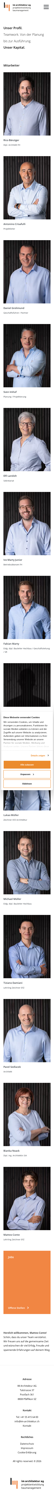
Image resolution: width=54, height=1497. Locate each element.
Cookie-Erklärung (27, 1452)
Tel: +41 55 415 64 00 (27, 1417)
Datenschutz (27, 1443)
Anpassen (25, 774)
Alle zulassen (27, 764)
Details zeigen (38, 755)
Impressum (27, 1448)
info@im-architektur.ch (27, 1421)
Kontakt (27, 1425)
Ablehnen (27, 783)
